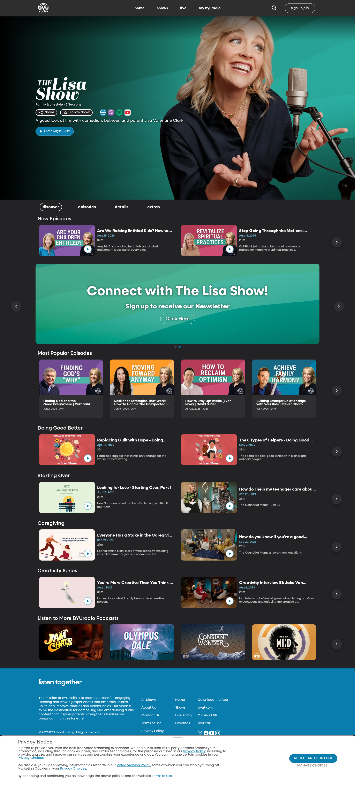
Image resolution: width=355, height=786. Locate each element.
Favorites (182, 723)
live (183, 8)
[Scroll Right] (337, 242)
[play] (88, 249)
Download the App (213, 700)
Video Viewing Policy (133, 765)
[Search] (274, 8)
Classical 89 (207, 715)
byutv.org (205, 707)
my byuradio (210, 8)
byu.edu (204, 723)
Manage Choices (312, 765)
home (140, 8)
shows (162, 8)
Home (180, 700)
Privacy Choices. (31, 758)
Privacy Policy (152, 731)
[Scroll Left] (16, 306)
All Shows (148, 700)
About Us (148, 707)
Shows (180, 707)
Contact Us (150, 715)
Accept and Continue (313, 758)
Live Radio (183, 715)
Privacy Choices (73, 768)
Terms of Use (151, 723)
